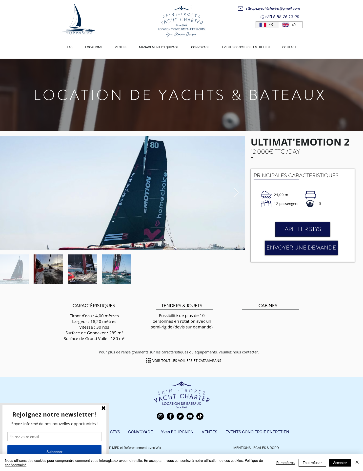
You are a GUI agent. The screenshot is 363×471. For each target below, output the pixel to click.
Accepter (340, 462)
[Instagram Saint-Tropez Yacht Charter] (160, 416)
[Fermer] (357, 462)
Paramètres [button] (285, 462)
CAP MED (112, 448)
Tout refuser (312, 462)
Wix (158, 448)
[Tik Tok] (199, 416)
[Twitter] (180, 416)
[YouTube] (190, 416)
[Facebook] (170, 416)
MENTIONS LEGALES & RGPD (256, 448)
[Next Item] (236, 193)
